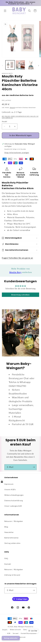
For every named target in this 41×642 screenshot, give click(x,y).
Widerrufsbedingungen (14, 495)
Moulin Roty (15, 272)
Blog (6, 527)
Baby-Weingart (19, 626)
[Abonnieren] (34, 467)
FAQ (6, 558)
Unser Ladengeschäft (13, 506)
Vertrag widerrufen (12, 543)
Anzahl (4, 121)
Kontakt (7, 564)
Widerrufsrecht (15, 629)
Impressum (8, 484)
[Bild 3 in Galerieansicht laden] (31, 65)
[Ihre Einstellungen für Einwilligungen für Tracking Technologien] (2, 481)
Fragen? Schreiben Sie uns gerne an (17, 258)
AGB (8, 633)
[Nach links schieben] (2, 65)
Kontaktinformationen (28, 633)
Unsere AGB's (10, 489)
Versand (12, 107)
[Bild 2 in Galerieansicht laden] (20, 65)
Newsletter (9, 532)
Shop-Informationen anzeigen (16, 152)
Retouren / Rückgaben (13, 521)
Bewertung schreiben (20, 295)
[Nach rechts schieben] (38, 65)
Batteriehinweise (11, 538)
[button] (5, 11)
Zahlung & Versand (12, 575)
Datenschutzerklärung (13, 500)
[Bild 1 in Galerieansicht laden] (10, 65)
